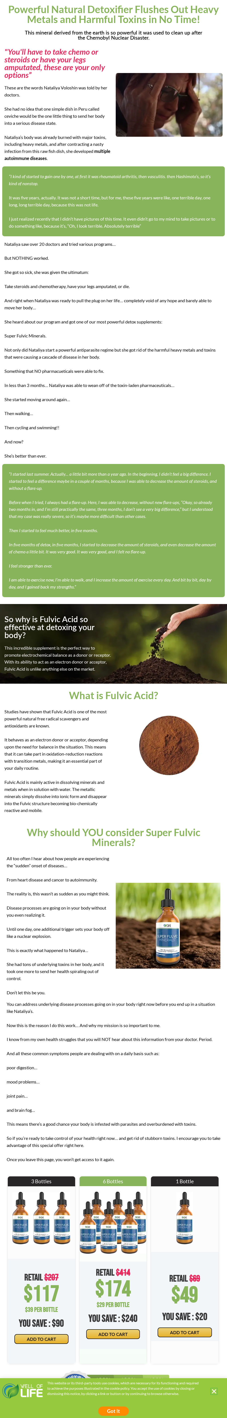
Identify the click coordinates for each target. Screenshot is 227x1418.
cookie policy (119, 1388)
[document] (113, 709)
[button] (214, 1391)
